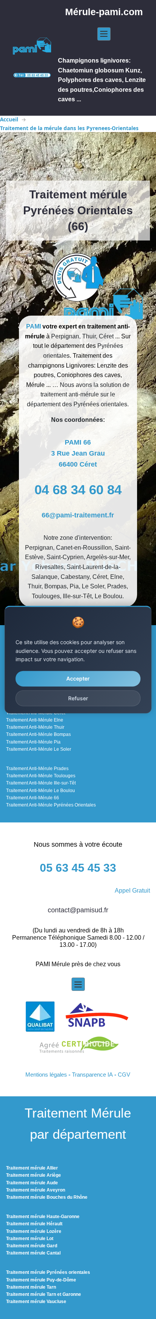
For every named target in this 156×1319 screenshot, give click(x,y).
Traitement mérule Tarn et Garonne (43, 1294)
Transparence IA (92, 1074)
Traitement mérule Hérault (34, 1223)
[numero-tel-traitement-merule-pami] (32, 75)
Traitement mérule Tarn (31, 1287)
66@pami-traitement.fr (78, 515)
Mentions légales (46, 1074)
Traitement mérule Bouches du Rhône (46, 1197)
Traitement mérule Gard (31, 1245)
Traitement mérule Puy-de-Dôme (41, 1280)
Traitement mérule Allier (32, 1168)
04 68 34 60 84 (78, 489)
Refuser (78, 698)
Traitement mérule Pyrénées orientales (48, 1272)
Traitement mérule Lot (29, 1238)
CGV (124, 1074)
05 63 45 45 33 (78, 868)
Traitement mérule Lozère (33, 1231)
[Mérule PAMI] (32, 47)
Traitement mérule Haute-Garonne (43, 1216)
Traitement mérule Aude (32, 1182)
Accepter (78, 678)
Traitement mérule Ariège (33, 1175)
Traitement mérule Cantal (33, 1253)
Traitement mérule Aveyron (35, 1190)
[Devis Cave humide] (78, 278)
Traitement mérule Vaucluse (36, 1301)
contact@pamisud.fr (78, 910)
